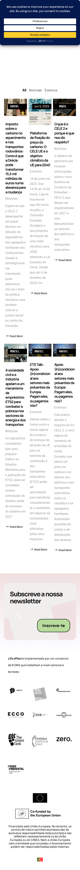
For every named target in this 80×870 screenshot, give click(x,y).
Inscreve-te (53, 625)
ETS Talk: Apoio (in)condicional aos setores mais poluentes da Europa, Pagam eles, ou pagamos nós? (40, 385)
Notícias (11, 199)
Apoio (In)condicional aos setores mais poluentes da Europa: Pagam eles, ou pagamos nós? (64, 382)
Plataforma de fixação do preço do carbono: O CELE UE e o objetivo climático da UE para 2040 (40, 149)
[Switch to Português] (40, 859)
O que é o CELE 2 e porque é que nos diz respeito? (64, 133)
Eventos (36, 171)
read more (16, 336)
